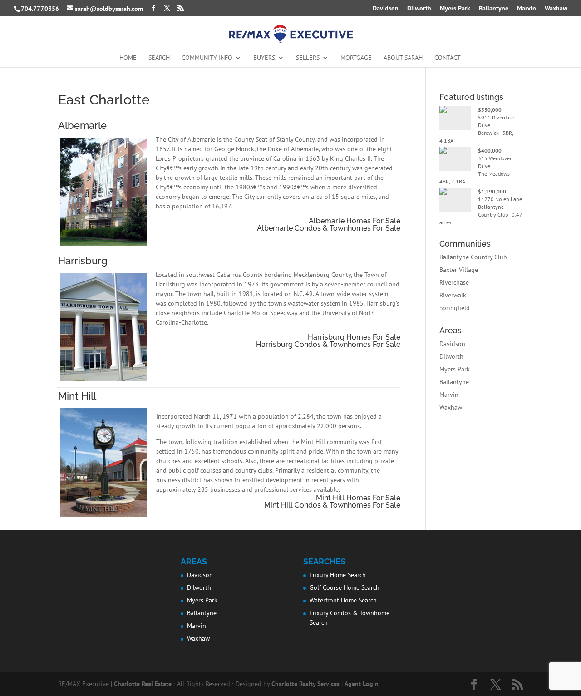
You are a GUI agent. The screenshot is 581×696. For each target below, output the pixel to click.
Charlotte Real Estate (143, 684)
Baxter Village (458, 270)
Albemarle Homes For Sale (354, 221)
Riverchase (454, 282)
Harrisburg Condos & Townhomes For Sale (328, 344)
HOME (128, 58)
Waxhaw (556, 8)
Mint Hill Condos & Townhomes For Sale (332, 505)
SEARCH (159, 58)
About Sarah (403, 58)
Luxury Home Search (338, 575)
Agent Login (362, 684)
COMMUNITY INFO (207, 58)
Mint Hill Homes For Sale (358, 498)
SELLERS (308, 58)
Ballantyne (493, 8)
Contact (447, 58)
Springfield (454, 308)
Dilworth (419, 8)
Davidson (386, 8)
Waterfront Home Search (343, 600)
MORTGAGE (356, 58)
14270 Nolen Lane (500, 199)
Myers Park (455, 8)
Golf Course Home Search (344, 587)
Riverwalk (452, 295)
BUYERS (264, 58)
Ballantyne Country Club (473, 257)
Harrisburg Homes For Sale (354, 337)
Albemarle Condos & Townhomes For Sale (328, 228)
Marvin (526, 8)
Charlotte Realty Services (305, 684)
